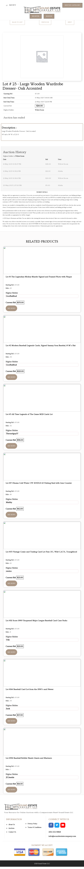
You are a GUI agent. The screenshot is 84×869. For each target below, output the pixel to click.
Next (70, 22)
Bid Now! (11, 308)
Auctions (11, 828)
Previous (45, 22)
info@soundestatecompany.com (62, 836)
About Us (12, 824)
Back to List (17, 22)
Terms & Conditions (34, 827)
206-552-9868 (55, 832)
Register (35, 16)
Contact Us (12, 832)
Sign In (49, 16)
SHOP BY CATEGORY (72, 5)
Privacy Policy (32, 824)
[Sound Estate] (42, 9)
